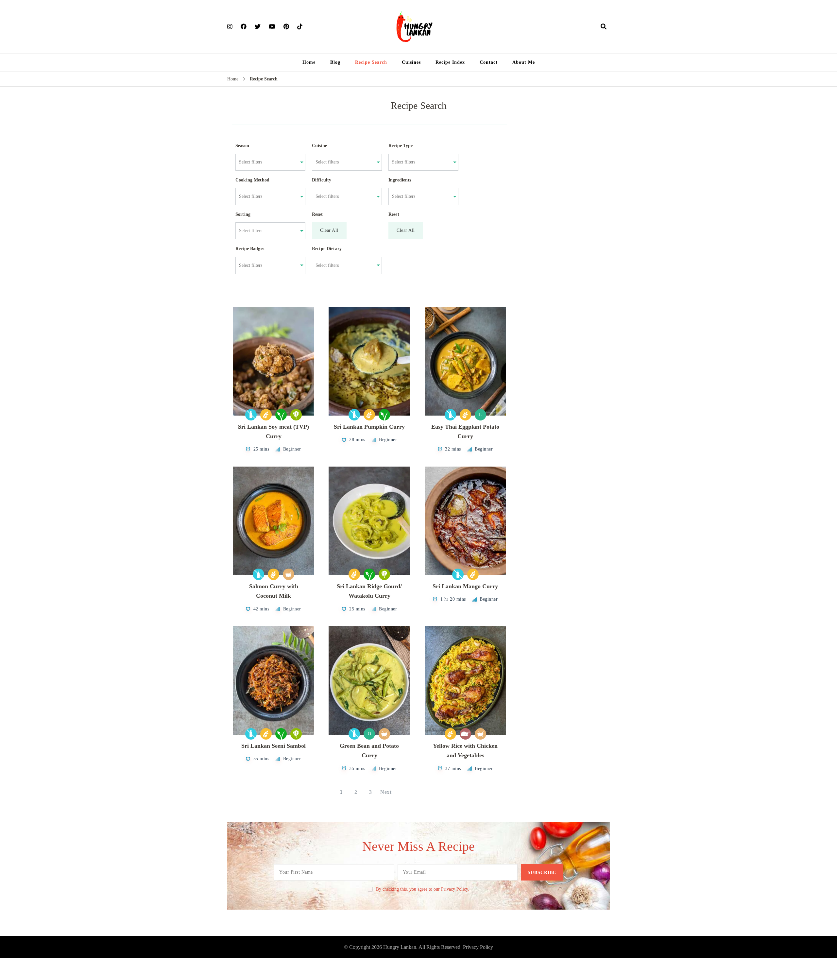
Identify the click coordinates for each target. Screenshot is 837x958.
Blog (335, 62)
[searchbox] (267, 162)
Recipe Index (450, 62)
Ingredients (399, 180)
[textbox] (267, 231)
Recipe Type (400, 145)
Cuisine (319, 145)
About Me (523, 62)
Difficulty (322, 180)
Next (385, 792)
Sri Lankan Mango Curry (465, 586)
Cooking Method (252, 180)
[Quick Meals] (288, 574)
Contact (489, 62)
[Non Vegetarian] (465, 734)
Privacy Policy (478, 947)
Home (309, 62)
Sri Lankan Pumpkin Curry (369, 426)
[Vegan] (281, 414)
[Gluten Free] (266, 414)
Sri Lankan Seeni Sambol (273, 746)
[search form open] (603, 26)
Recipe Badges (249, 248)
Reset (317, 214)
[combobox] (267, 162)
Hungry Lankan (399, 947)
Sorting (242, 214)
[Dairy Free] (251, 414)
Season (242, 145)
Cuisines (411, 62)
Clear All (329, 230)
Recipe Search (371, 62)
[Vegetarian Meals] (296, 414)
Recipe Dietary (327, 248)
